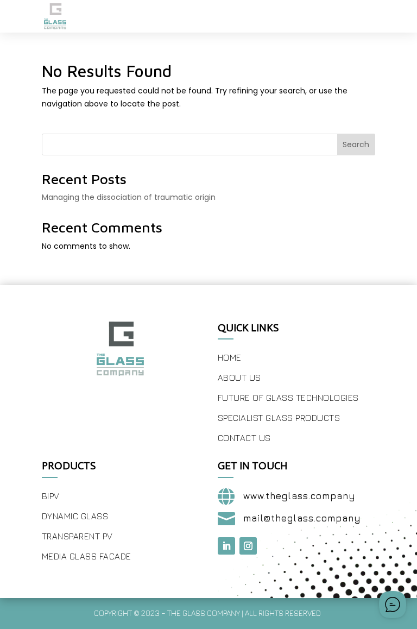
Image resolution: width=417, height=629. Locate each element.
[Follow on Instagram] (248, 546)
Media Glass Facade (86, 556)
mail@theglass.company (302, 518)
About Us (239, 377)
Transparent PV (77, 536)
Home (230, 357)
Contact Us (244, 438)
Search (356, 144)
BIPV (51, 496)
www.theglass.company (299, 495)
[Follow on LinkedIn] (226, 546)
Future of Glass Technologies (288, 397)
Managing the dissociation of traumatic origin (129, 197)
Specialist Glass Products (279, 418)
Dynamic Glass (75, 516)
